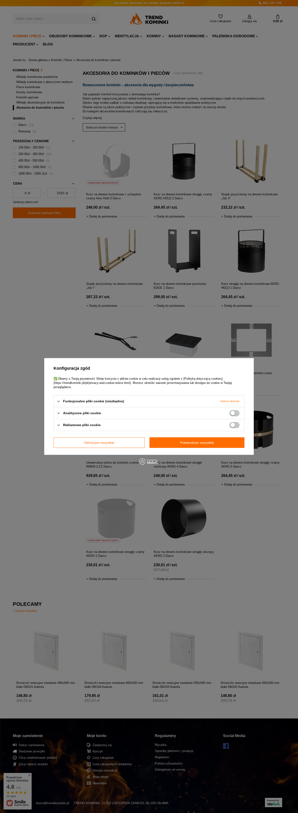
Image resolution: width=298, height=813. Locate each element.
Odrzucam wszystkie (99, 442)
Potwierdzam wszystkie (197, 442)
